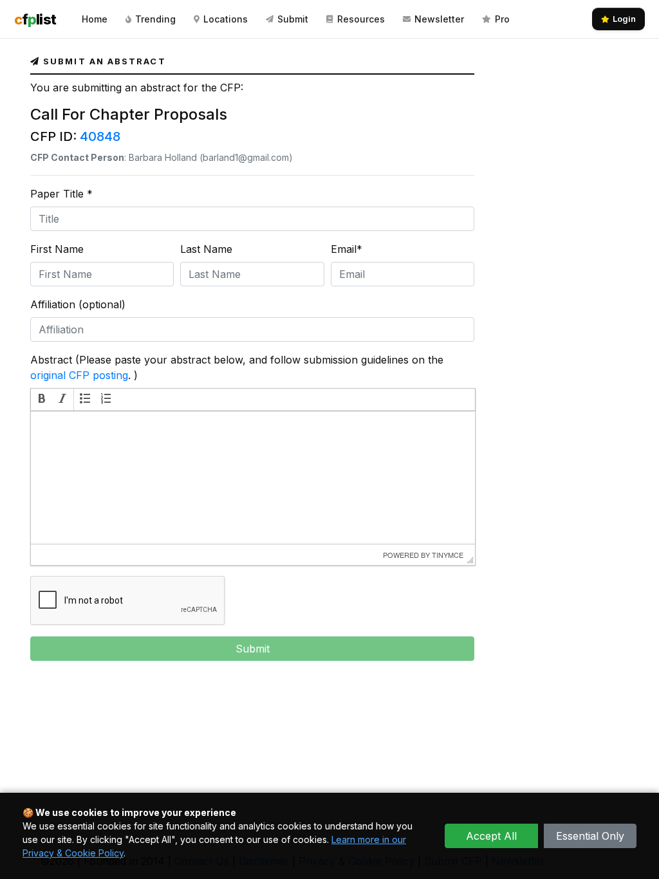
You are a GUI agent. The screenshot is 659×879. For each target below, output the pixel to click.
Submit (292, 19)
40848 (100, 136)
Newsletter (439, 19)
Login (624, 19)
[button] (41, 399)
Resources (361, 19)
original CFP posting (79, 375)
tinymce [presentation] (447, 555)
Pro (502, 19)
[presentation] (42, 400)
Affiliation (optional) (77, 304)
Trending (155, 19)
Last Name (206, 249)
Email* (346, 249)
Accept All (491, 835)
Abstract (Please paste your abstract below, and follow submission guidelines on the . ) (236, 367)
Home (94, 19)
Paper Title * (61, 193)
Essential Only (590, 835)
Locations (225, 19)
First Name (57, 249)
